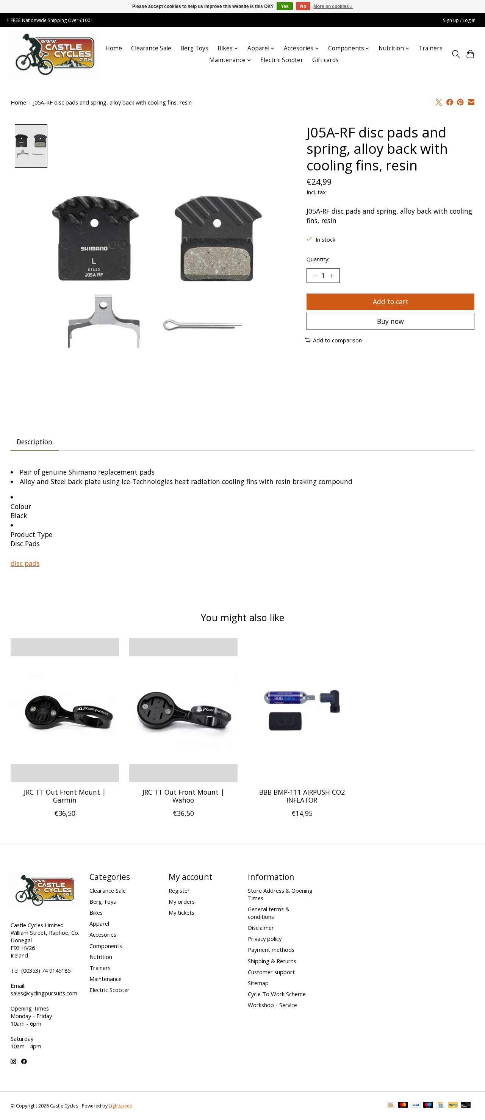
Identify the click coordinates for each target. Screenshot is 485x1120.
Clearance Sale (151, 48)
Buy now (390, 321)
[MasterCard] (403, 1105)
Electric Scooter (281, 60)
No (303, 6)
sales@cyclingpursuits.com (44, 993)
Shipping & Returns (272, 961)
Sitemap (258, 983)
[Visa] (416, 1105)
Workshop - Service (272, 1005)
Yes (285, 6)
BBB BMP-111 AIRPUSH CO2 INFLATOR (301, 795)
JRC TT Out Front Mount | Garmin (64, 795)
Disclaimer (261, 927)
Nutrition (100, 957)
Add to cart (390, 301)
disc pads (25, 563)
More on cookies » (333, 6)
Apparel (99, 923)
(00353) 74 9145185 (45, 970)
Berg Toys (194, 48)
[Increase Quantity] (331, 275)
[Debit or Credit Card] (466, 1105)
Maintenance (105, 979)
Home (113, 48)
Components (105, 946)
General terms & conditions (268, 912)
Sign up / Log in (459, 20)
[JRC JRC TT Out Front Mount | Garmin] (65, 710)
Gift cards (325, 60)
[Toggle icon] (455, 54)
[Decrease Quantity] (315, 275)
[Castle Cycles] (55, 54)
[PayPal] (453, 1105)
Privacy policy (265, 938)
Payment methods (271, 949)
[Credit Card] (440, 1105)
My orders (182, 901)
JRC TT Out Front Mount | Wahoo (183, 795)
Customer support (271, 972)
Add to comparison (337, 340)
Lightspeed (121, 1106)
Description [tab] (34, 441)
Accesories (102, 934)
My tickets (181, 912)
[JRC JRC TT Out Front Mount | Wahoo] (183, 710)
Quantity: (318, 259)
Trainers (431, 48)
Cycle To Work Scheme (277, 994)
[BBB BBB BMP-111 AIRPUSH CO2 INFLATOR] (302, 710)
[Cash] (390, 1105)
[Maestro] (428, 1105)
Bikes (96, 912)
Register (179, 890)
